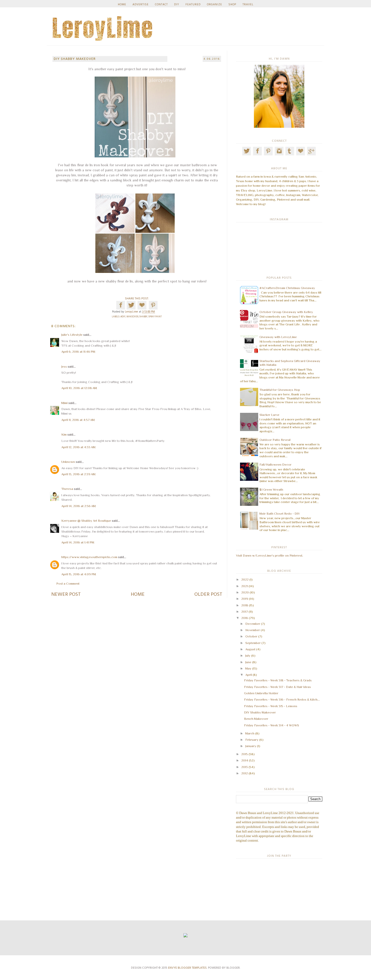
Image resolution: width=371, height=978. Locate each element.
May (248, 668)
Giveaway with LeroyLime (278, 337)
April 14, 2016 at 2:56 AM (78, 506)
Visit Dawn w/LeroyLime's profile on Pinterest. (269, 555)
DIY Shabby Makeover (260, 712)
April (248, 675)
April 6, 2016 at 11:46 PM (78, 351)
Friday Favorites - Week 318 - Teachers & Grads (278, 680)
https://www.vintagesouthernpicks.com (89, 557)
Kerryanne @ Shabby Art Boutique (86, 520)
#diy (122, 317)
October (251, 636)
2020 (245, 592)
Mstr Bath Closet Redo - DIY (279, 513)
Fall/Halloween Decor (275, 464)
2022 (245, 579)
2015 (244, 754)
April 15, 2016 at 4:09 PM (78, 574)
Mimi (64, 403)
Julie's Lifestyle (72, 335)
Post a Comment (68, 583)
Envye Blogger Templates (187, 967)
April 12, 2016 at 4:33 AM (78, 447)
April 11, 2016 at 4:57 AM (78, 420)
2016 (244, 618)
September (253, 643)
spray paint (155, 317)
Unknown (68, 462)
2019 (244, 599)
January (250, 746)
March (249, 733)
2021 (244, 586)
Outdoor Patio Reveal (274, 440)
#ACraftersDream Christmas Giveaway (287, 288)
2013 (244, 767)
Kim (64, 434)
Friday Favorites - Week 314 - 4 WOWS (271, 725)
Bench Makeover (256, 719)
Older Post (208, 594)
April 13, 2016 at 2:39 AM (78, 474)
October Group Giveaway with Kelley (286, 312)
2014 (244, 760)
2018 (244, 605)
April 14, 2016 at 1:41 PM (77, 542)
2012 (244, 773)
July (247, 655)
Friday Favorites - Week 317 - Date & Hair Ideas (277, 687)
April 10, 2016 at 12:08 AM (79, 388)
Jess (64, 366)
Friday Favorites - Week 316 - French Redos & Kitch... (282, 699)
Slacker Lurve (269, 415)
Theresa (67, 489)
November (252, 630)
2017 (244, 611)
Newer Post (66, 594)
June (248, 662)
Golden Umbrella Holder (261, 693)
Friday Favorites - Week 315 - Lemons (270, 706)
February (251, 740)
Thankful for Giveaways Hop (279, 390)
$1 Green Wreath (271, 489)
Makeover (132, 317)
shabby (143, 317)
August (250, 649)
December (252, 624)
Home (138, 594)
